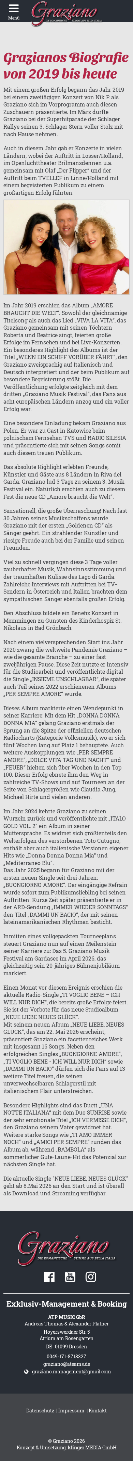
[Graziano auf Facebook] (49, 1279)
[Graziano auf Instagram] (91, 1279)
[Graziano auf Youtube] (70, 1279)
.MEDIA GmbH (92, 1447)
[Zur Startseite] (66, 13)
